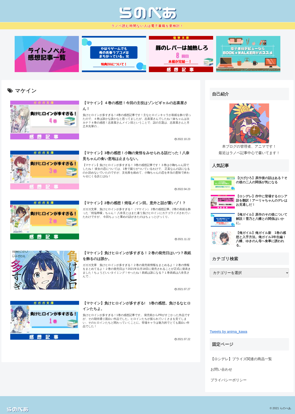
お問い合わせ (221, 369)
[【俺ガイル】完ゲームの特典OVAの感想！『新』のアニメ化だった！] (114, 54)
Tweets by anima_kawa (228, 332)
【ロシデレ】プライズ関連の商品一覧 (241, 359)
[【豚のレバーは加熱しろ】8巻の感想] (181, 54)
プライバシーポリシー (229, 380)
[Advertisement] (249, 303)
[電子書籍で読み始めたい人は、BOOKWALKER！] (248, 54)
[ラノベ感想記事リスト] (47, 54)
